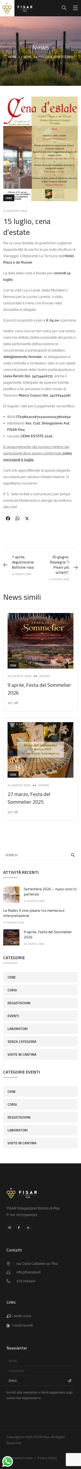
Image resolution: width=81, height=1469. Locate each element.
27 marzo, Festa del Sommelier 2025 (29, 798)
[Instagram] (9, 1227)
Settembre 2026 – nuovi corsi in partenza (50, 891)
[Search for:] (40, 855)
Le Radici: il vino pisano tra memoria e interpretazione (34, 912)
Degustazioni (19, 1003)
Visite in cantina (22, 1054)
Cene (8, 198)
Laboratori (18, 1028)
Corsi (12, 990)
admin (44, 676)
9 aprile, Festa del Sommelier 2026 (48, 934)
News (28, 56)
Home (12, 56)
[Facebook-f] (19, 1227)
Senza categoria (22, 1041)
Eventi (13, 1015)
